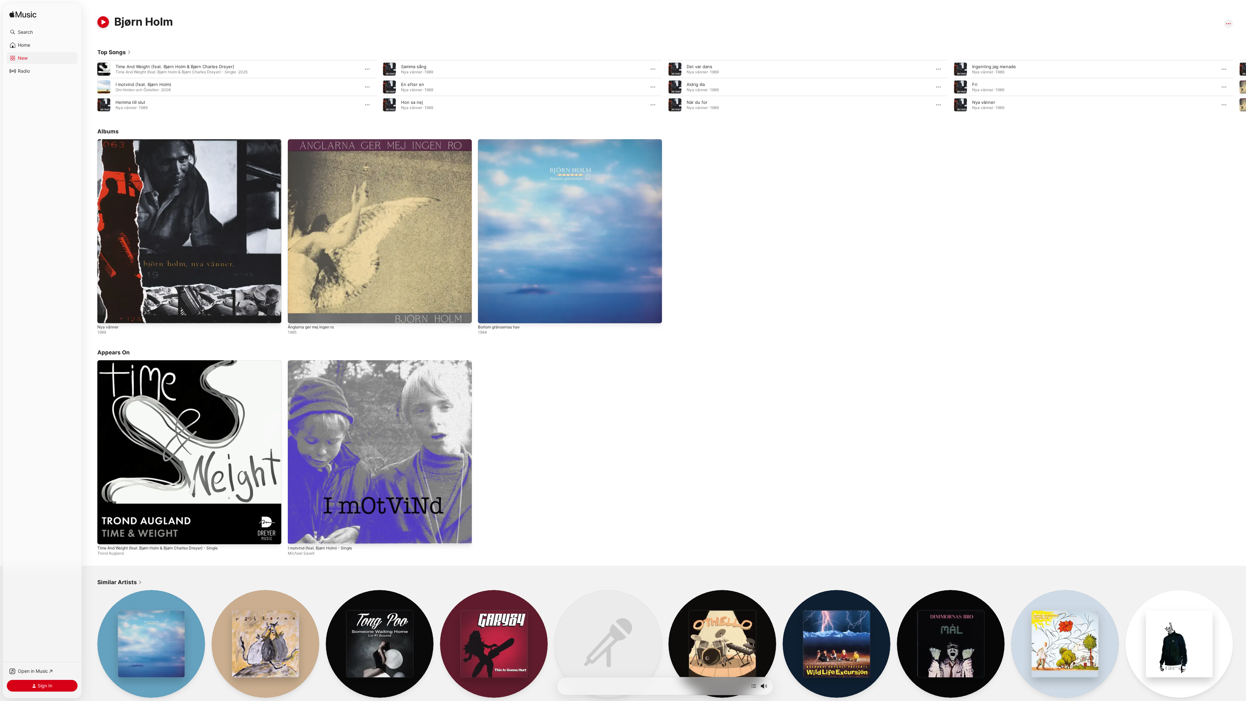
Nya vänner (983, 102)
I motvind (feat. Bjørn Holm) (143, 84)
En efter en (412, 84)
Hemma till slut (130, 102)
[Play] (103, 22)
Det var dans (699, 66)
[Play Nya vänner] (105, 315)
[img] (22, 14)
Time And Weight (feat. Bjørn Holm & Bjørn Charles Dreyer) (175, 66)
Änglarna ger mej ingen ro (314, 141)
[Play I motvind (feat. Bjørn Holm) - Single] (296, 536)
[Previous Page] (90, 87)
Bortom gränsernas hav (501, 141)
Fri (974, 84)
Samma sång (413, 66)
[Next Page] (1239, 87)
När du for (697, 102)
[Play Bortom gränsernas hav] (486, 315)
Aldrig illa (696, 84)
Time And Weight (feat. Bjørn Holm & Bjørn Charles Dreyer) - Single (165, 362)
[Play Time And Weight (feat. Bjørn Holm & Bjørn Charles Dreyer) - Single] (105, 536)
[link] (114, 52)
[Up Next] (754, 686)
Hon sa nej (412, 102)
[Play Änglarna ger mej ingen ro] (296, 315)
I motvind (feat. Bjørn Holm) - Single (324, 362)
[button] (42, 32)
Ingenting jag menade (994, 66)
